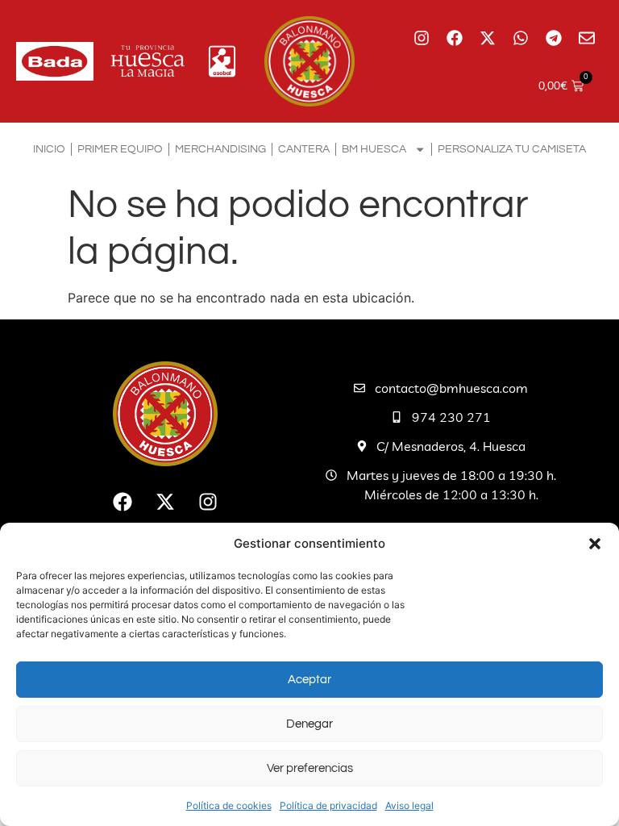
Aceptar (309, 680)
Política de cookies (229, 805)
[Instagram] (421, 38)
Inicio (49, 149)
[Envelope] (587, 38)
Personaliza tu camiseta (512, 149)
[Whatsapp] (521, 38)
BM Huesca (374, 149)
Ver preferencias (310, 768)
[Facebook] (454, 38)
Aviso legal (409, 805)
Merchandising (220, 149)
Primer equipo (120, 149)
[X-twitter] (488, 38)
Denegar (309, 724)
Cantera (304, 149)
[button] (595, 544)
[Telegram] (554, 38)
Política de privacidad (328, 805)
